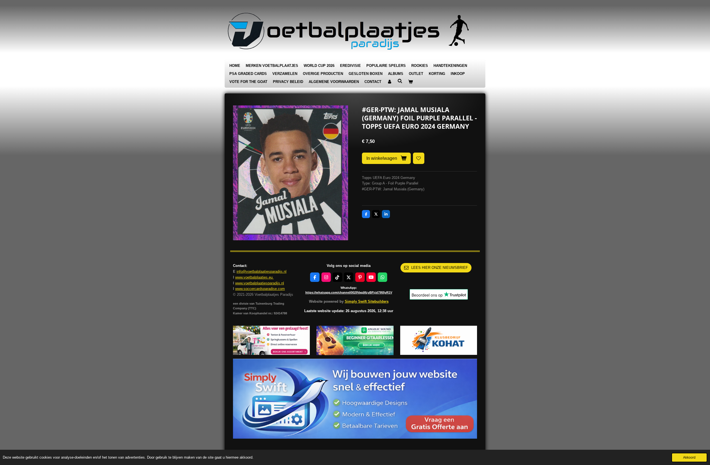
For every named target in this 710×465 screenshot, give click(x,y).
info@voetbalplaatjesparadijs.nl (261, 271)
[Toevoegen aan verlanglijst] (418, 158)
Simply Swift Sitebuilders (367, 301)
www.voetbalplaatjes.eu (254, 277)
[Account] (389, 82)
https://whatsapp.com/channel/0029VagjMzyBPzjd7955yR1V (348, 292)
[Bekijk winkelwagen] (410, 82)
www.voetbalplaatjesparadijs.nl (259, 283)
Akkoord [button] (689, 457)
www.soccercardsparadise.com (260, 289)
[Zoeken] (400, 81)
